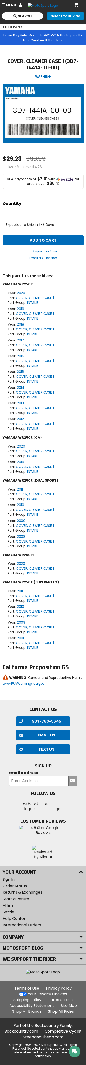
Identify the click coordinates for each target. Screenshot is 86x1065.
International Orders (22, 925)
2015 (20, 371)
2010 (20, 505)
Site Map (69, 1005)
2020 (21, 293)
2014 (20, 387)
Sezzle (8, 912)
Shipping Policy (27, 1000)
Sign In (9, 879)
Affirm (8, 905)
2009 (21, 520)
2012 (20, 419)
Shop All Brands (26, 1011)
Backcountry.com (21, 1031)
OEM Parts (13, 27)
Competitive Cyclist (63, 1031)
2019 (20, 308)
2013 (20, 403)
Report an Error (45, 251)
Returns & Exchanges (22, 892)
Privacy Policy (59, 988)
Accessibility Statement (31, 1005)
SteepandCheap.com (43, 1037)
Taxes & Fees (60, 1000)
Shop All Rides (61, 1011)
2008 (21, 536)
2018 (20, 324)
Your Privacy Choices (47, 994)
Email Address (23, 773)
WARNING (43, 76)
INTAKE (32, 302)
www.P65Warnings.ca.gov (24, 683)
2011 (20, 489)
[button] (43, 181)
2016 (20, 356)
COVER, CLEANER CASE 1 (35, 297)
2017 (20, 340)
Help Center (14, 918)
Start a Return (16, 899)
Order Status (15, 886)
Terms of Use (26, 988)
